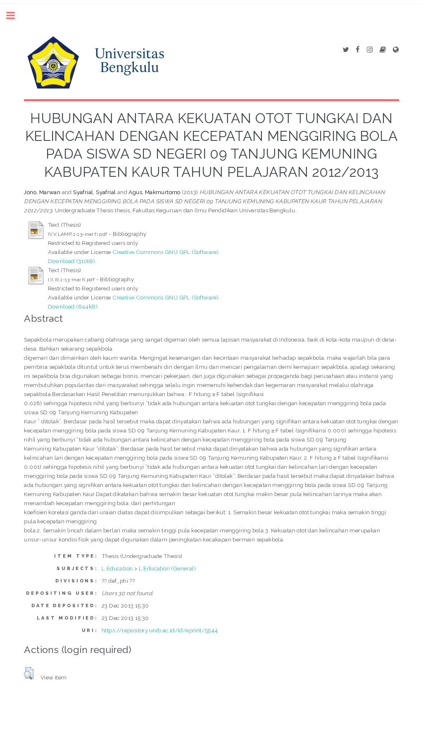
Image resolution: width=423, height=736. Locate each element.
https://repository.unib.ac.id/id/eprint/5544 (160, 630)
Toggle (15, 15)
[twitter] (345, 50)
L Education (117, 568)
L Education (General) (167, 568)
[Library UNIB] (396, 50)
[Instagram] (370, 50)
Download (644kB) (72, 306)
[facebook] (358, 50)
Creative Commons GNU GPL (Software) (165, 252)
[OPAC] (383, 50)
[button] (28, 673)
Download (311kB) (71, 261)
